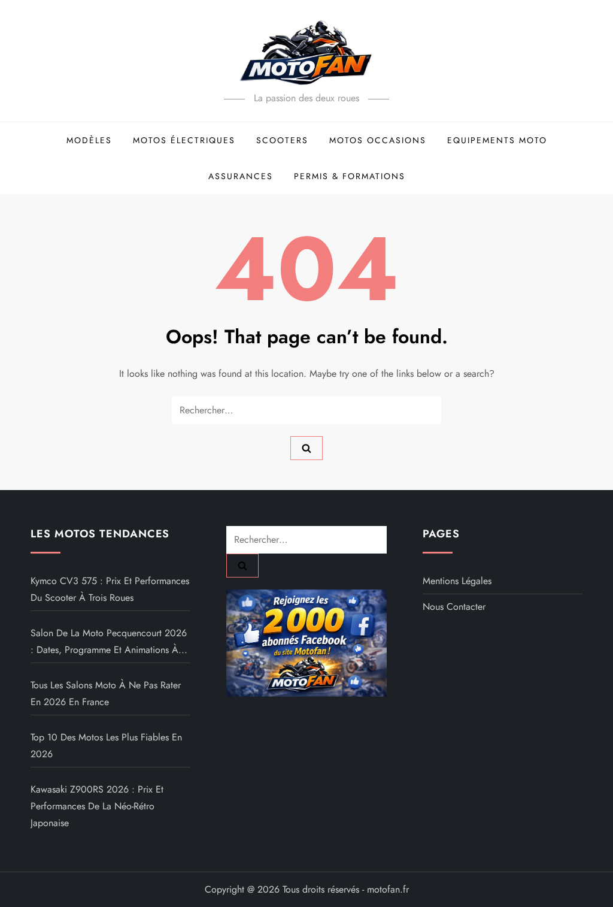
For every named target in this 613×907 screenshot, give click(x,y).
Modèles (89, 140)
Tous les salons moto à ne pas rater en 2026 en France (106, 693)
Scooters (282, 140)
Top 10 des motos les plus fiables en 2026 (106, 745)
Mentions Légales (457, 581)
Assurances (240, 176)
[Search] (306, 448)
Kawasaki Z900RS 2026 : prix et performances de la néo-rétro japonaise (97, 806)
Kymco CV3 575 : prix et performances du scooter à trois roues (110, 589)
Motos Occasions (377, 140)
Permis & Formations (349, 176)
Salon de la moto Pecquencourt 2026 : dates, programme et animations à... (109, 641)
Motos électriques (184, 140)
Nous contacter (454, 606)
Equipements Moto (497, 140)
